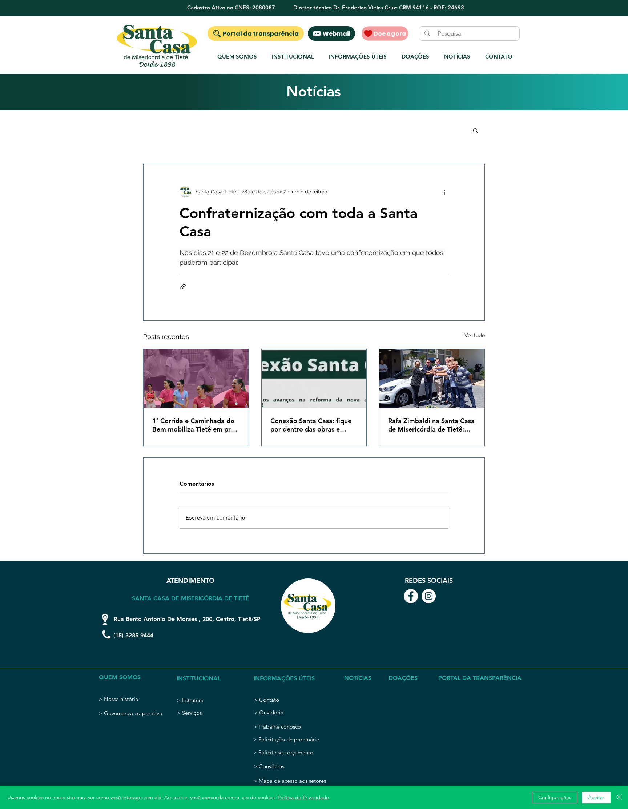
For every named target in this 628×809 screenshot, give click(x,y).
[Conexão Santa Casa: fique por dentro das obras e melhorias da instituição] (314, 378)
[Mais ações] (444, 191)
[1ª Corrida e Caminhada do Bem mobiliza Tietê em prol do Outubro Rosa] (196, 378)
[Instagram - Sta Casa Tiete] (429, 596)
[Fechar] (619, 797)
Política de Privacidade (303, 797)
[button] (292, 56)
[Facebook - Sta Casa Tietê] (411, 596)
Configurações (554, 797)
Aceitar (596, 797)
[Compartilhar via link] (183, 286)
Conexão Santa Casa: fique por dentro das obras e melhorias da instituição (310, 425)
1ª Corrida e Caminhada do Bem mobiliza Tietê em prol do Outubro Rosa (194, 425)
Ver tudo (474, 335)
